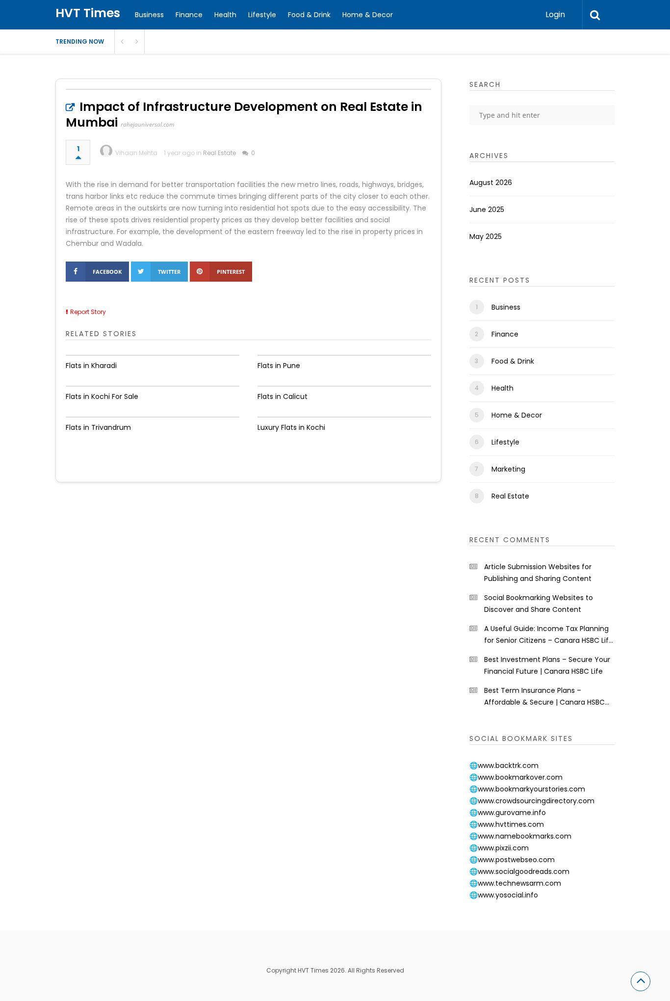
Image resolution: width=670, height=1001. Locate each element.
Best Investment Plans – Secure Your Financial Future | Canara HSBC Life (547, 665)
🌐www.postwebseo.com (512, 860)
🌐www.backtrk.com (504, 765)
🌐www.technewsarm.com (515, 883)
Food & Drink (309, 15)
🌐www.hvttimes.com (506, 824)
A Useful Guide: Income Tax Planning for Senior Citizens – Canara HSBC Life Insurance (548, 635)
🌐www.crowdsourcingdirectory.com (531, 801)
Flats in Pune (279, 365)
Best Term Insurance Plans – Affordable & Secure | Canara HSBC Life (544, 696)
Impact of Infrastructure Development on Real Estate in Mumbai (244, 114)
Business (149, 15)
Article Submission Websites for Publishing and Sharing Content (538, 572)
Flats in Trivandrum (98, 427)
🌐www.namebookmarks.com (520, 836)
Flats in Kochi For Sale (102, 396)
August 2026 (490, 182)
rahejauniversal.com (147, 124)
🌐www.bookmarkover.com (516, 777)
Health (225, 15)
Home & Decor (367, 15)
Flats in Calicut (283, 396)
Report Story (88, 312)
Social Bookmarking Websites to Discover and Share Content (538, 603)
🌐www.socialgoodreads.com (519, 871)
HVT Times (87, 13)
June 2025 (486, 209)
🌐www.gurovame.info (507, 812)
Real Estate (219, 153)
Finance (189, 15)
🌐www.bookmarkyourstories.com (527, 789)
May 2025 (485, 236)
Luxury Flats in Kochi (291, 427)
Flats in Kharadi (91, 365)
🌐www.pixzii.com (499, 848)
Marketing (508, 469)
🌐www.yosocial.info (503, 895)
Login (555, 14)
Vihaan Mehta (136, 153)
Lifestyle (262, 15)
